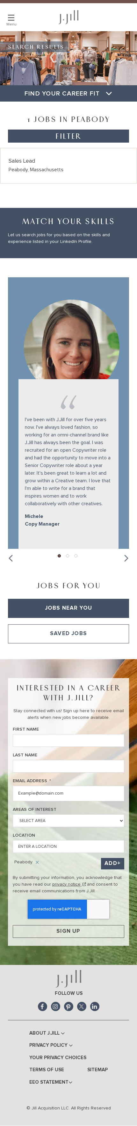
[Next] (126, 557)
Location (24, 835)
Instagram (55, 1006)
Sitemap (97, 1069)
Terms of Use (46, 1069)
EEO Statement (48, 1082)
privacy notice (69, 884)
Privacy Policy (49, 1045)
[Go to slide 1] (59, 556)
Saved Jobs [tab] (68, 633)
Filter (68, 136)
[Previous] (11, 557)
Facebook (42, 1006)
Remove (37, 862)
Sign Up (68, 931)
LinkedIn (94, 1006)
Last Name (25, 755)
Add (111, 863)
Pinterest (68, 1006)
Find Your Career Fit (63, 93)
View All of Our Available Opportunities (43, 651)
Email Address (32, 781)
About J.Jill (45, 1033)
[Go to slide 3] (76, 556)
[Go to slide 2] (68, 556)
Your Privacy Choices (57, 1057)
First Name (26, 729)
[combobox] (68, 820)
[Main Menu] (11, 17)
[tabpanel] (68, 651)
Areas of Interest (34, 809)
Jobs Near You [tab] (68, 608)
